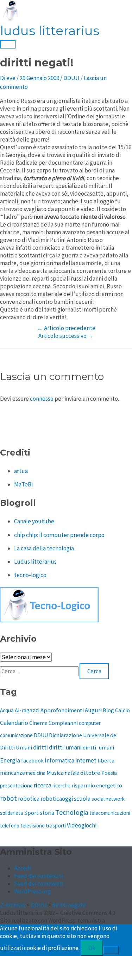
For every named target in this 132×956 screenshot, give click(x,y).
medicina (35, 773)
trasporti (56, 825)
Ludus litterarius (35, 561)
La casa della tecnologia (44, 548)
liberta (106, 760)
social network (108, 798)
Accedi (22, 868)
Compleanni (63, 723)
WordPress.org (32, 891)
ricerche (61, 785)
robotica (28, 799)
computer (90, 723)
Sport (31, 813)
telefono (9, 825)
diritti (40, 747)
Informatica (59, 760)
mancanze (12, 772)
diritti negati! (69, 905)
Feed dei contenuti (38, 876)
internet (85, 760)
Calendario (14, 723)
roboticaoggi (56, 799)
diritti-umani (65, 747)
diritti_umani (98, 747)
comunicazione (16, 735)
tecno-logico (30, 575)
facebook (32, 760)
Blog (108, 710)
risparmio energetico (96, 785)
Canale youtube (34, 521)
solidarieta (11, 813)
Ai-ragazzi (27, 710)
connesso (42, 398)
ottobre (90, 773)
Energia (10, 760)
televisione (32, 825)
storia (47, 813)
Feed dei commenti (38, 884)
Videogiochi (81, 825)
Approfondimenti (62, 710)
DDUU (71, 78)
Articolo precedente (66, 328)
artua (21, 471)
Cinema (38, 722)
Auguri (93, 710)
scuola (82, 799)
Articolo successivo (66, 336)
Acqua (7, 710)
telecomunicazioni (109, 813)
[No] (111, 950)
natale (72, 773)
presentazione (16, 785)
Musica (55, 773)
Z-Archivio (12, 905)
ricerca (42, 785)
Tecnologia (71, 812)
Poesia (109, 773)
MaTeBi (23, 484)
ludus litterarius (49, 30)
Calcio (122, 710)
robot (8, 798)
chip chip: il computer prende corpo (59, 535)
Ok (91, 948)
